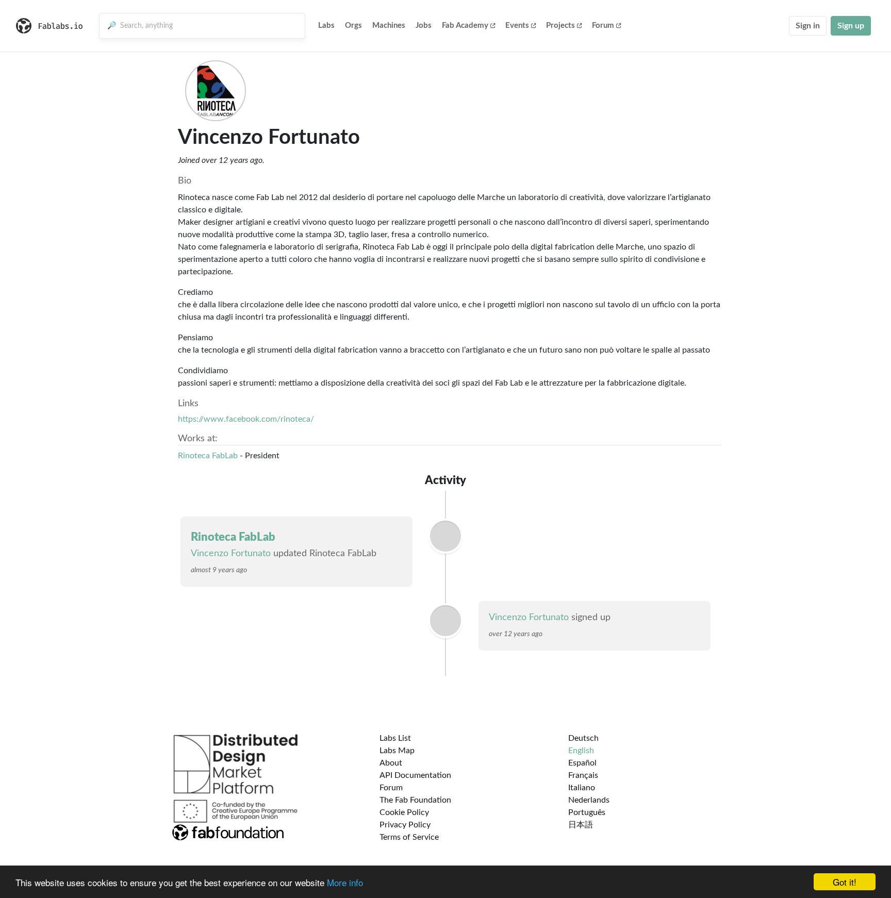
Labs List (395, 738)
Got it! (844, 881)
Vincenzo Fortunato (231, 553)
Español (582, 763)
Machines (388, 25)
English (581, 750)
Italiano (581, 788)
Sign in (808, 26)
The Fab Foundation (415, 800)
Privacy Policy (405, 825)
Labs (326, 25)
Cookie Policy (404, 812)
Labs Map (397, 750)
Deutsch (583, 738)
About (391, 763)
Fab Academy (465, 25)
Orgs (353, 25)
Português (586, 812)
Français (583, 775)
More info (345, 882)
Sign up (850, 26)
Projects (560, 25)
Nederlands (588, 800)
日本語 (580, 825)
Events (517, 25)
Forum (603, 25)
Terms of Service (409, 837)
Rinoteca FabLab (208, 456)
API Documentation (415, 775)
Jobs (424, 25)
